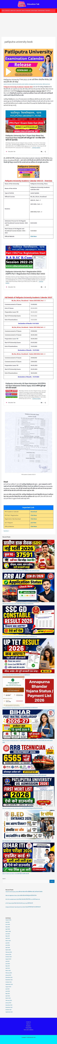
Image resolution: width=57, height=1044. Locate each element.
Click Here (34, 515)
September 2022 (9, 984)
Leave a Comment (7, 84)
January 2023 (8, 975)
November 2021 (9, 1007)
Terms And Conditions (28, 1030)
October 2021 (8, 1010)
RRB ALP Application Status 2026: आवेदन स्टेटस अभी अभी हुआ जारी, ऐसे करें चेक (21, 895)
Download (34, 512)
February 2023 (9, 973)
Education (47, 10)
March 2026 (8, 931)
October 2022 (9, 982)
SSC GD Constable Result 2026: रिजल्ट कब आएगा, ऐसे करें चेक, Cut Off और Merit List (23, 899)
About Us (28, 1024)
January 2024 (8, 954)
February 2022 (9, 1000)
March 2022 (8, 998)
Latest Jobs (18, 10)
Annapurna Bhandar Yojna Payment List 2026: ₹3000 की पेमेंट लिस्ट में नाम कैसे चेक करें (23, 907)
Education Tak (33, 4)
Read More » (6, 531)
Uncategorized (32, 84)
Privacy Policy (28, 1028)
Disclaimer (28, 1026)
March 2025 (8, 940)
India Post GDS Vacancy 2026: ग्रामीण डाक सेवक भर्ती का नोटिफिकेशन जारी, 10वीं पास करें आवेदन (24, 892)
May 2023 (8, 966)
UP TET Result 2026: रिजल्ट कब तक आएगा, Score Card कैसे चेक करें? (19, 903)
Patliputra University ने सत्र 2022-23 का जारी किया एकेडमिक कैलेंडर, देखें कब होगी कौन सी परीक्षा (28, 80)
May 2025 (8, 936)
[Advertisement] (28, 24)
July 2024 (8, 943)
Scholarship (27, 10)
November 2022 (9, 980)
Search (4, 878)
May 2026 (8, 927)
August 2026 (8, 920)
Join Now (33, 523)
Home (3, 10)
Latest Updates (25, 84)
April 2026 (8, 929)
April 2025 (8, 938)
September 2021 (9, 1012)
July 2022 (8, 989)
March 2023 (8, 970)
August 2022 (8, 987)
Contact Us (28, 1022)
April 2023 (8, 968)
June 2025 (8, 934)
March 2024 (8, 950)
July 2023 (8, 961)
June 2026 (8, 924)
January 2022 (8, 1003)
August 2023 (8, 959)
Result (23, 10)
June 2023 (8, 964)
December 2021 (9, 1005)
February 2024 (9, 952)
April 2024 (8, 947)
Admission (7, 10)
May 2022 (8, 993)
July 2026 (8, 922)
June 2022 (8, 991)
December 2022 (9, 977)
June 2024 (8, 945)
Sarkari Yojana (34, 10)
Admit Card (13, 10)
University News (41, 10)
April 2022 (8, 996)
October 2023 (9, 957)
